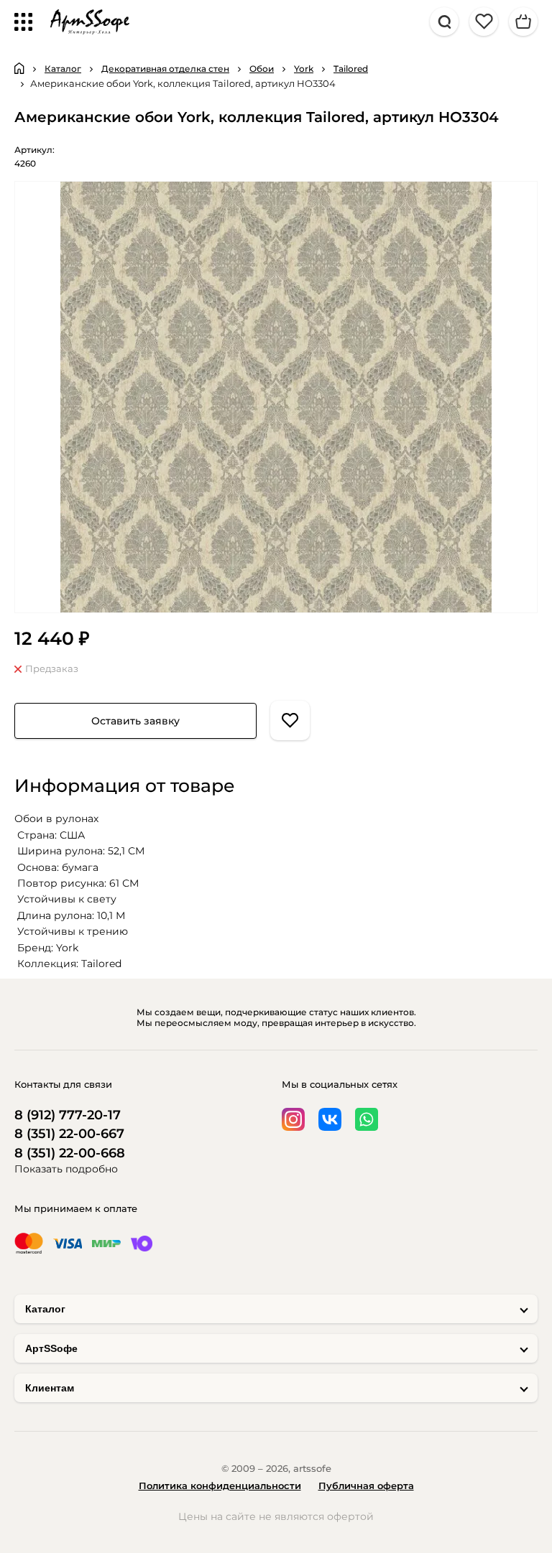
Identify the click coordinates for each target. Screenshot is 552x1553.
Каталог (45, 1309)
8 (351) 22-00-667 (69, 1134)
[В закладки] (290, 720)
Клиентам (49, 1388)
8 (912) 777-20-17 (67, 1115)
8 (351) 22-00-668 (69, 1153)
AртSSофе (51, 1348)
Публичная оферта (366, 1485)
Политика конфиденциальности (220, 1485)
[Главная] (19, 68)
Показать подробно (66, 1168)
